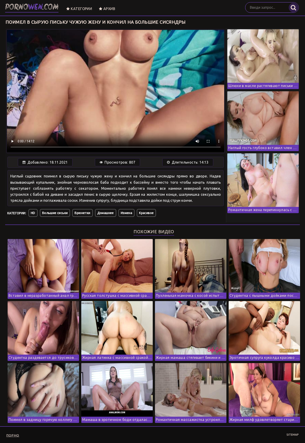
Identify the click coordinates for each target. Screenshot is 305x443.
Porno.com (31, 7)
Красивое (146, 213)
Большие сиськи (55, 213)
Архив (108, 9)
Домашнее (105, 213)
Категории (81, 9)
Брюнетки (82, 213)
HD (33, 213)
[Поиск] (293, 7)
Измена (126, 213)
